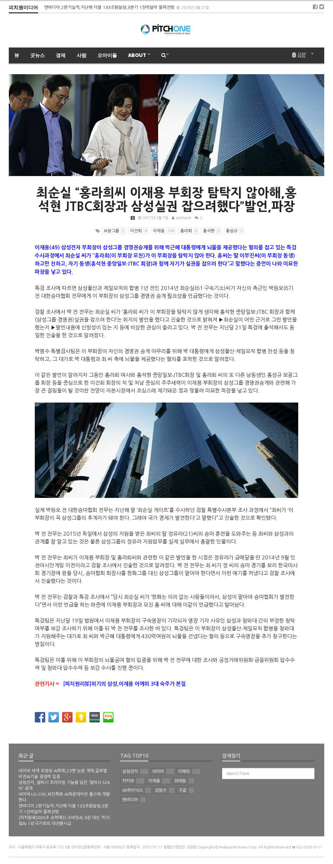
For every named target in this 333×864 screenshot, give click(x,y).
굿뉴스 (37, 55)
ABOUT (137, 55)
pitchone (183, 218)
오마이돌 (107, 55)
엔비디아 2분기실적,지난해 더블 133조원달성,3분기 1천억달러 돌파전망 (110, 7)
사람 (82, 55)
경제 (61, 55)
